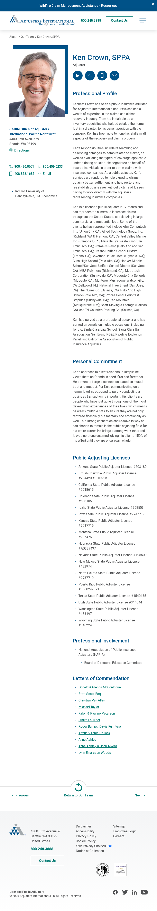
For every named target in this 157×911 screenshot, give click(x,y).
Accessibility (85, 831)
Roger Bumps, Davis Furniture (99, 726)
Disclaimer (83, 826)
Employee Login (124, 831)
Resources (109, 6)
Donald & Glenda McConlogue (99, 687)
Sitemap (119, 826)
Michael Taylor (88, 707)
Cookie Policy (86, 841)
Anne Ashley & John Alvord (97, 746)
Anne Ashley (87, 740)
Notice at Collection (90, 851)
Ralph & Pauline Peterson (96, 713)
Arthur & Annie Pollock (94, 733)
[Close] (153, 4)
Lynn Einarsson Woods (94, 753)
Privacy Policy (86, 836)
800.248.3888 (91, 20)
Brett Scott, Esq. (89, 694)
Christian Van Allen (91, 700)
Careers (118, 836)
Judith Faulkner (89, 720)
